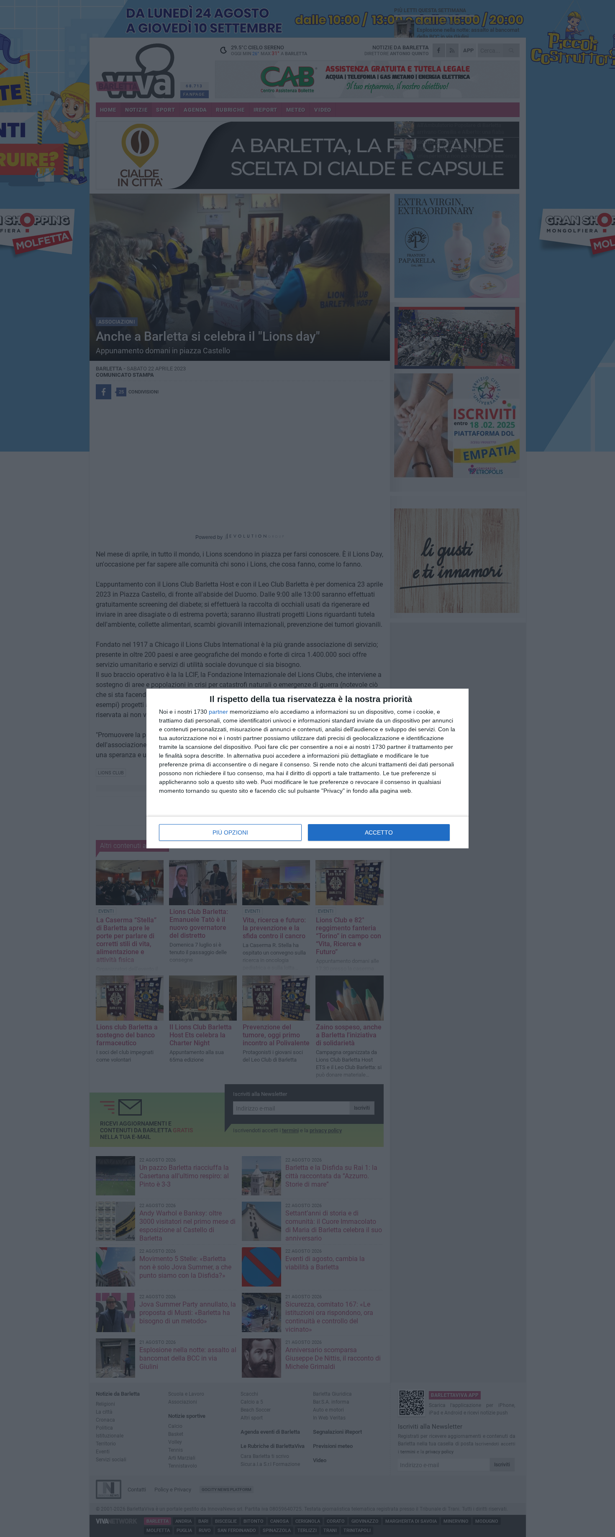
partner (218, 712)
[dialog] (307, 768)
